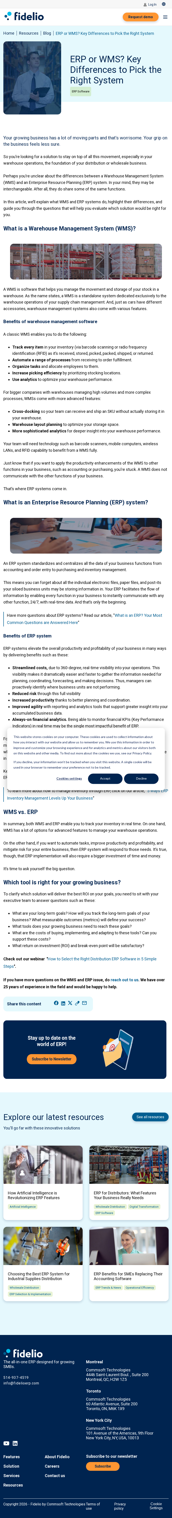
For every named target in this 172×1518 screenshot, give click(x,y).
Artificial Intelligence (23, 1206)
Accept (105, 778)
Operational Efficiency (140, 1287)
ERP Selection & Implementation (30, 1294)
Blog (47, 33)
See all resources (150, 1117)
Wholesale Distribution (110, 1206)
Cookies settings (69, 778)
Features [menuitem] (11, 1456)
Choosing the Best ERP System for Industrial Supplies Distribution (39, 1276)
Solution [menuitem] (11, 1466)
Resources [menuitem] (13, 1485)
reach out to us (124, 979)
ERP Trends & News (108, 1287)
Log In (152, 4)
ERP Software (80, 91)
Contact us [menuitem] (55, 1475)
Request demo (140, 17)
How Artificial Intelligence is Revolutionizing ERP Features (34, 1195)
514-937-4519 (16, 1377)
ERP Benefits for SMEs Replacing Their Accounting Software (128, 1276)
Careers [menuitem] (52, 1466)
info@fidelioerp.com (21, 1383)
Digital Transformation (144, 1206)
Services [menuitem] (11, 1475)
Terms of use (93, 1506)
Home (8, 33)
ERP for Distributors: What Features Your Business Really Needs (125, 1195)
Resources (29, 33)
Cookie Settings (156, 1506)
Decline (141, 778)
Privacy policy (120, 1506)
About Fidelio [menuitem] (57, 1456)
